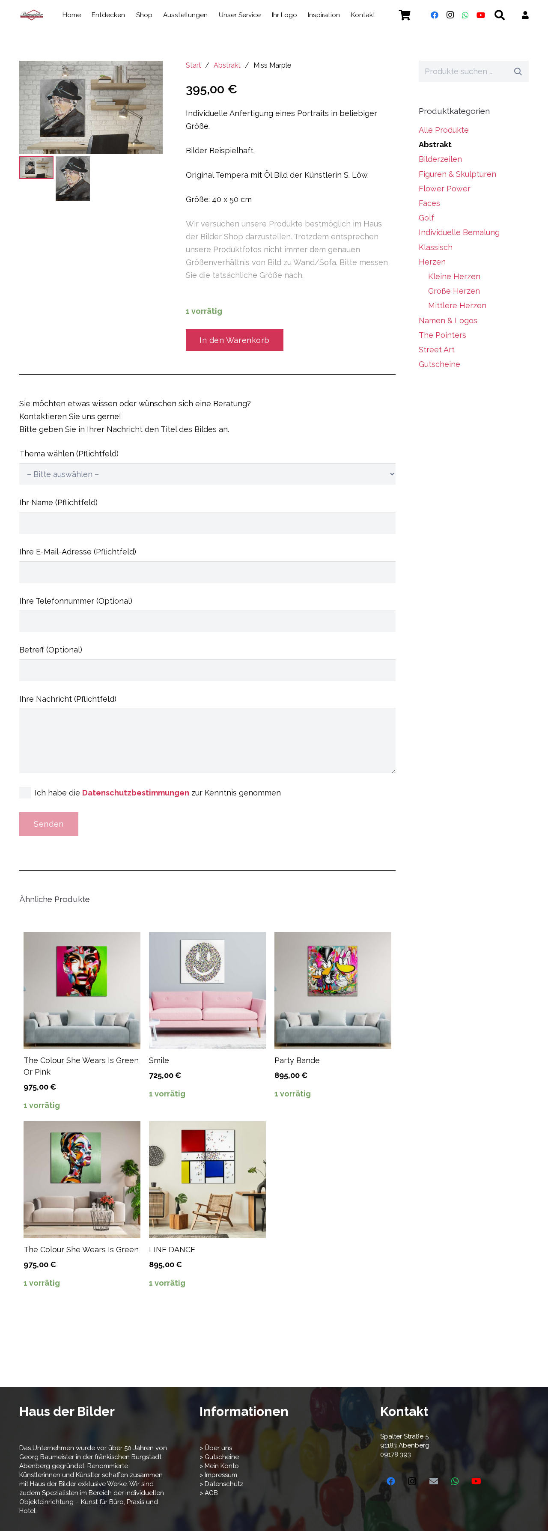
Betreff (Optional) (50, 649)
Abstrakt (227, 65)
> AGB (209, 1493)
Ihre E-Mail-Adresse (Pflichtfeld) (77, 551)
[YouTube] (480, 15)
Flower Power (445, 188)
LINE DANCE (172, 1249)
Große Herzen (454, 290)
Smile (159, 1060)
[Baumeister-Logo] (31, 15)
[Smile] (207, 990)
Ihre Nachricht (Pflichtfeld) (67, 698)
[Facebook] (434, 15)
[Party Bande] (332, 990)
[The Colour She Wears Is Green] (82, 1179)
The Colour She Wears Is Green (81, 1249)
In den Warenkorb (235, 340)
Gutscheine (439, 364)
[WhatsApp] (465, 15)
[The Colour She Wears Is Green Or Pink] (82, 990)
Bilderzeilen (440, 159)
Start (193, 65)
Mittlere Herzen (457, 305)
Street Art (437, 349)
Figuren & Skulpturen (457, 174)
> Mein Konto (219, 1466)
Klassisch (436, 247)
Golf (426, 217)
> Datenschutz (221, 1484)
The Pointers (442, 335)
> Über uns (216, 1448)
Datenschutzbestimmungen (135, 792)
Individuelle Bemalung (459, 232)
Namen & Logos (448, 320)
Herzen (432, 261)
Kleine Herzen (454, 276)
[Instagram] (450, 15)
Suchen (518, 71)
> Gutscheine (219, 1457)
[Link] (525, 15)
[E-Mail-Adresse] (433, 1481)
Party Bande (297, 1060)
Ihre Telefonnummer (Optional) (75, 600)
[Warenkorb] (404, 15)
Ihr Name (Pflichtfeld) (58, 502)
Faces (429, 203)
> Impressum (218, 1475)
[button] (381, 15)
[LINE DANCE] (207, 1179)
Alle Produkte (444, 129)
